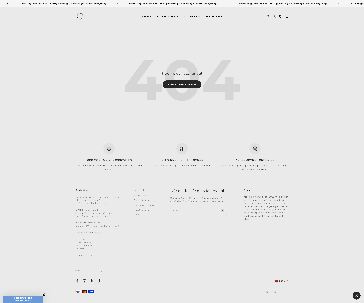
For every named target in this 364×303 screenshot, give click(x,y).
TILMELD (210, 183)
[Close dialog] (234, 123)
